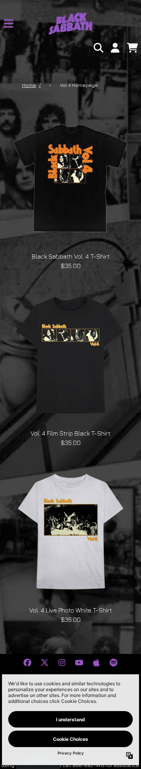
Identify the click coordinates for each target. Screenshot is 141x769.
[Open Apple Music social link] (96, 662)
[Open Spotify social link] (113, 662)
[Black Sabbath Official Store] (70, 23)
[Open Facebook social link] (27, 662)
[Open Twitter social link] (44, 662)
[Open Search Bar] (97, 47)
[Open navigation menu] (8, 23)
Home (29, 85)
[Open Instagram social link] (61, 662)
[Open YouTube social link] (79, 662)
